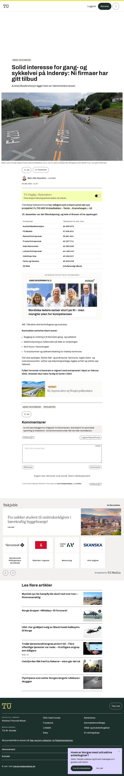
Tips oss (115, 706)
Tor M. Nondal (9, 730)
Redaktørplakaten (64, 740)
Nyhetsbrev (89, 718)
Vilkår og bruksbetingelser (97, 728)
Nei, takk (99, 768)
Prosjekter (49, 407)
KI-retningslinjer (92, 733)
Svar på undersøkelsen (81, 768)
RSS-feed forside (51, 718)
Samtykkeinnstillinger (94, 723)
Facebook (48, 723)
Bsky (45, 733)
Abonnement (8, 749)
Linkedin (47, 728)
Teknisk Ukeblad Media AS (24, 766)
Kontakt (6, 756)
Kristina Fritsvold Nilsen (14, 721)
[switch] (97, 195)
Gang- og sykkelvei (22, 60)
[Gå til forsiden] (6, 6)
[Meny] (115, 6)
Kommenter (42, 170)
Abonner (105, 6)
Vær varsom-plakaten (40, 740)
